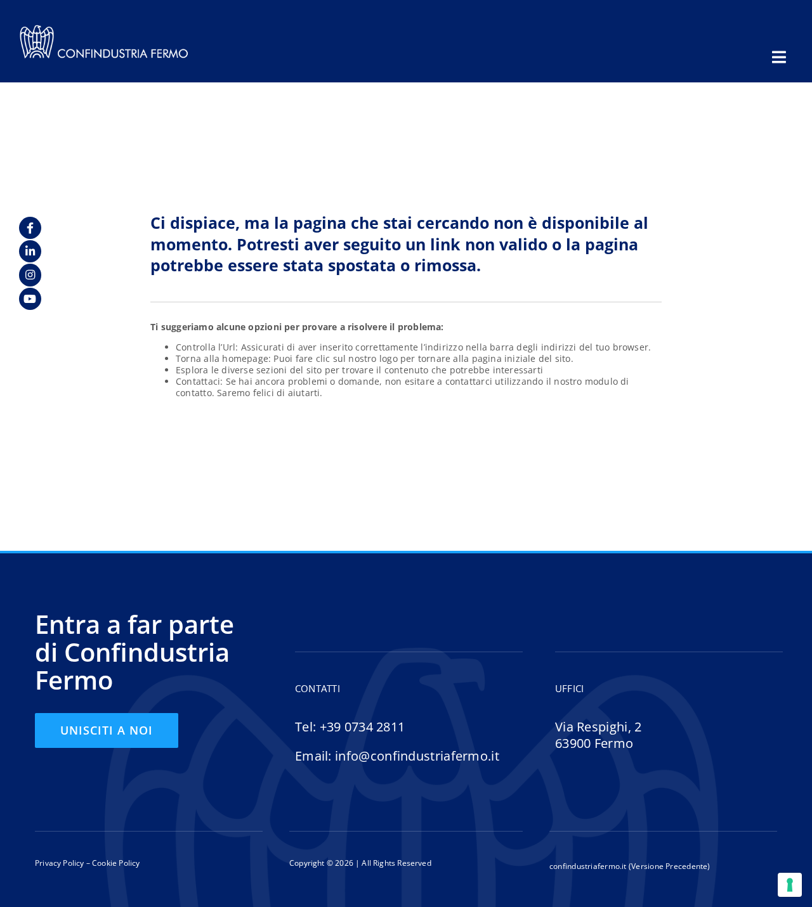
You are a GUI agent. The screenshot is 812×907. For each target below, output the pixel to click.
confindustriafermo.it (588, 866)
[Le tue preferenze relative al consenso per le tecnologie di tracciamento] (790, 885)
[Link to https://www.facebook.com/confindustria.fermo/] (30, 228)
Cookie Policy (115, 863)
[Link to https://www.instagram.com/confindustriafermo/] (30, 275)
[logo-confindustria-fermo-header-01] (104, 28)
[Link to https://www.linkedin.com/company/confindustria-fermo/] (30, 251)
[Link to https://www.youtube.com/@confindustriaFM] (30, 299)
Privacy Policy (59, 863)
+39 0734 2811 (362, 726)
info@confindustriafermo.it (417, 755)
